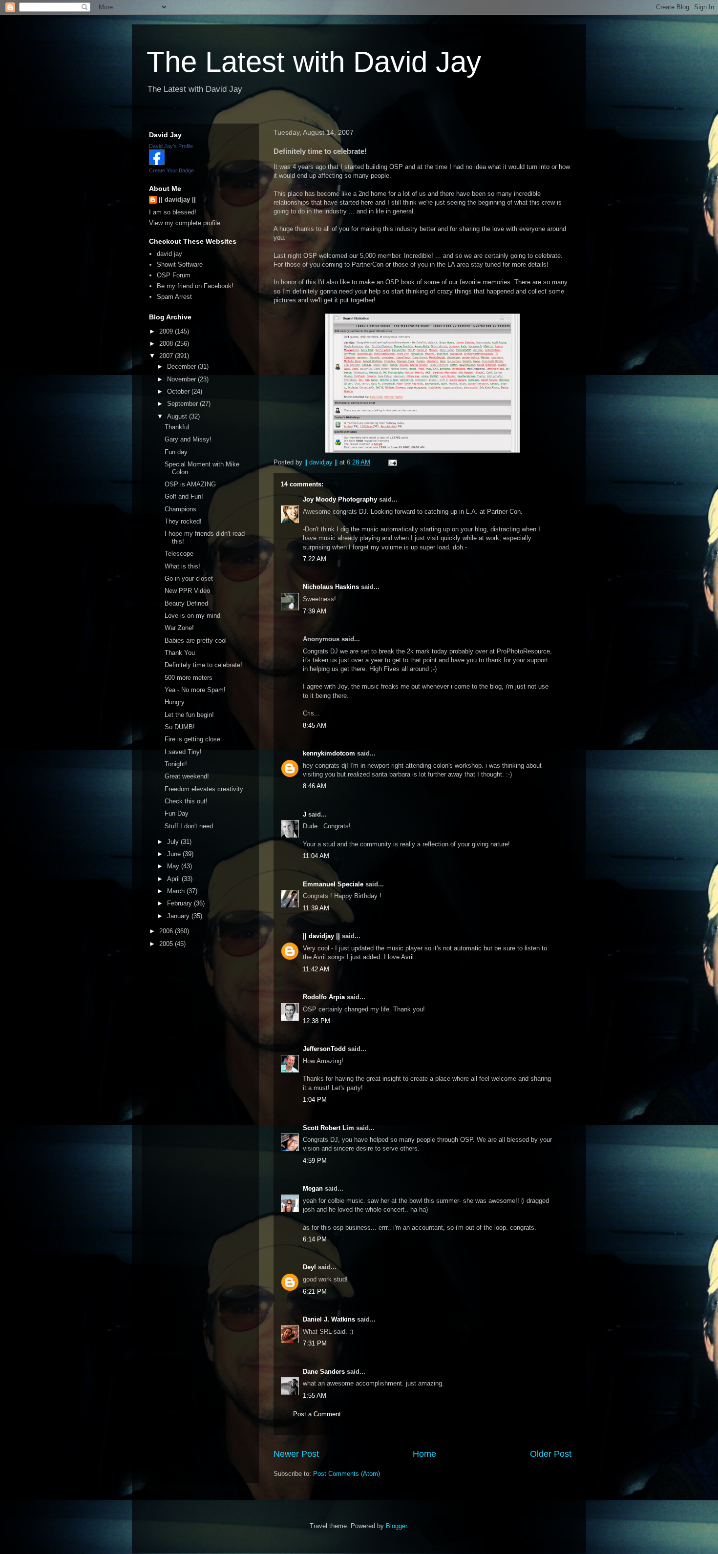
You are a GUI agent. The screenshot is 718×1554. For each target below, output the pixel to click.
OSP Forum (173, 275)
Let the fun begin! (189, 714)
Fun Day (177, 813)
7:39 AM (314, 611)
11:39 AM (316, 908)
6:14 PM (315, 1239)
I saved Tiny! (183, 752)
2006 (167, 931)
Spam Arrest (174, 296)
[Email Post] (392, 462)
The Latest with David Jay (314, 61)
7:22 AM (314, 559)
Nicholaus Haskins (331, 586)
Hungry (175, 702)
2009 (167, 331)
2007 (167, 355)
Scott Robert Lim (328, 1128)
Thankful (177, 427)
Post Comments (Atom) (346, 1473)
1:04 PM (315, 1099)
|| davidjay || (321, 936)
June (175, 854)
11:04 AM (316, 856)
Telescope (179, 553)
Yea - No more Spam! (195, 689)
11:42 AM (316, 969)
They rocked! (183, 521)
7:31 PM (315, 1343)
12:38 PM (316, 1021)
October (179, 391)
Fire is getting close (192, 739)
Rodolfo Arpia (324, 997)
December (182, 366)
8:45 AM (314, 725)
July (174, 841)
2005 (167, 943)
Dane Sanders (324, 1371)
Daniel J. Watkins (329, 1319)
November (182, 379)
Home (424, 1454)
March (177, 891)
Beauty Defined (186, 603)
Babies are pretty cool (196, 640)
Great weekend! (187, 776)
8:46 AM (314, 786)
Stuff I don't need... (192, 826)
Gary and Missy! (188, 439)
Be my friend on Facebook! (195, 286)
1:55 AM (314, 1395)
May (174, 866)
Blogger (396, 1526)
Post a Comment (317, 1414)
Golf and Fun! (184, 496)
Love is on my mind (192, 615)
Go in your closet (189, 578)
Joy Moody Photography (340, 499)
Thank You (180, 652)
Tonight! (176, 764)
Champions (180, 509)
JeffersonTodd (324, 1048)
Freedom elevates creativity (204, 789)
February (180, 903)
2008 (167, 343)
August (178, 416)
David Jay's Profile (171, 146)
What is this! (182, 566)
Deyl (309, 1267)
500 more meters (188, 677)
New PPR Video (187, 590)
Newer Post (296, 1454)
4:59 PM (315, 1160)
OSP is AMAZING (190, 484)
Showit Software (180, 264)
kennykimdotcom (329, 753)
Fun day (176, 452)
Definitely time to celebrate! (203, 665)
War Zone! (179, 627)
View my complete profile (184, 223)
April (174, 878)
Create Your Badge (171, 170)
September (183, 403)
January (179, 916)
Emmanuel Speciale (333, 884)
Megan (313, 1188)
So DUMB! (180, 727)
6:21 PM (315, 1291)
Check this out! (186, 801)
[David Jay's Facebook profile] (157, 163)
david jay (169, 253)
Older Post (550, 1454)
